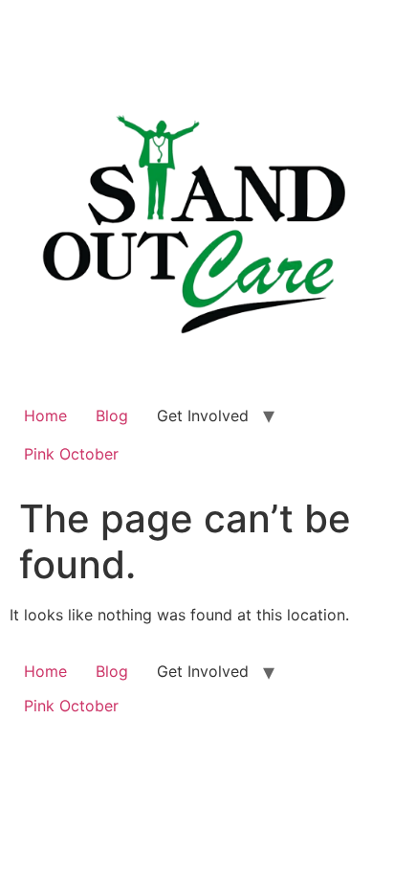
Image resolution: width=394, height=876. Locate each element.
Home (45, 415)
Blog (112, 415)
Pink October (71, 453)
